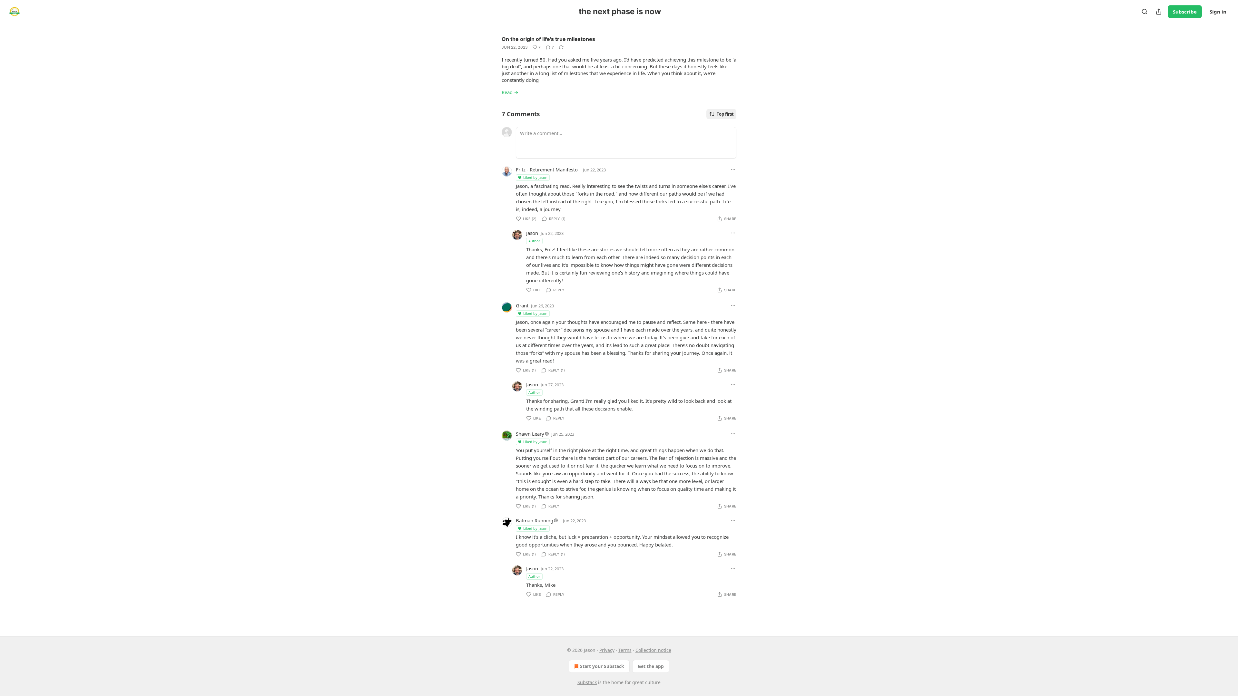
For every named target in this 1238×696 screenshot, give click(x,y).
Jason (532, 233)
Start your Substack (602, 666)
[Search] (1144, 11)
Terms (625, 650)
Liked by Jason (535, 177)
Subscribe (1185, 11)
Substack (587, 682)
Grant (522, 305)
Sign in (1218, 11)
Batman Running (534, 520)
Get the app (651, 666)
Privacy (606, 650)
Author (534, 240)
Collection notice (653, 650)
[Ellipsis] (733, 169)
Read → (510, 92)
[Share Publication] (1158, 11)
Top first (725, 114)
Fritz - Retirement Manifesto (547, 169)
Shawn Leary (530, 433)
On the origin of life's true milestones (548, 39)
